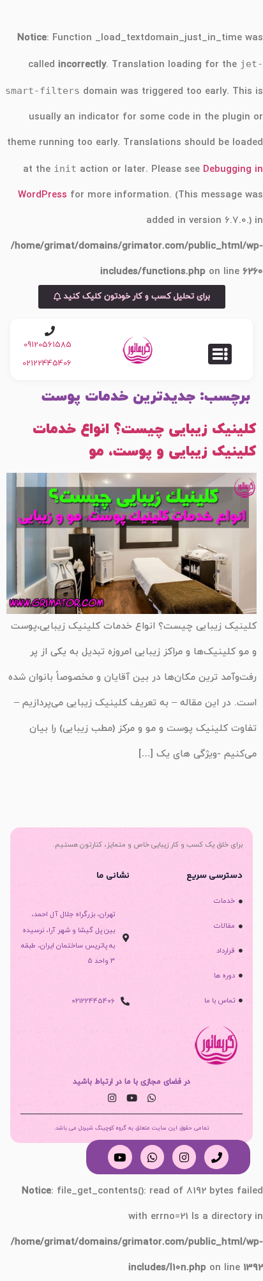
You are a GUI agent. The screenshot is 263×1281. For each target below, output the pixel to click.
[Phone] (216, 1157)
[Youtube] (131, 1098)
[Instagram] (111, 1098)
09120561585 (47, 345)
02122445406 (46, 363)
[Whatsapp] (151, 1098)
